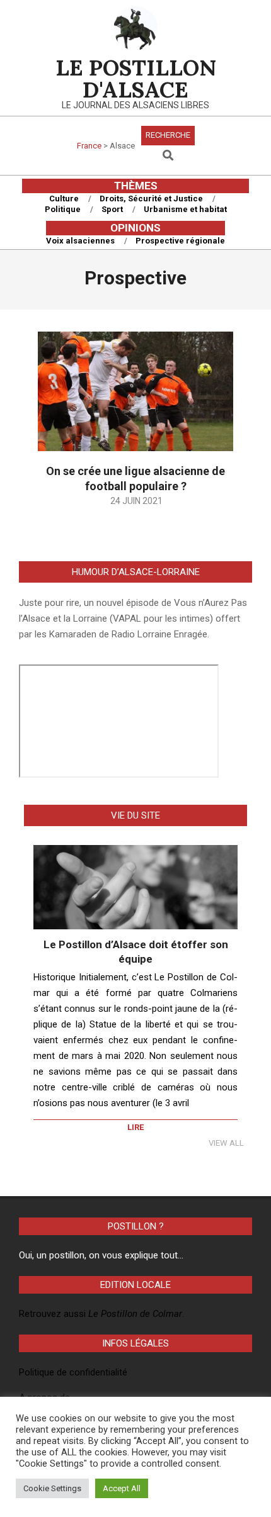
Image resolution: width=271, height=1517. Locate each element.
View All (226, 1143)
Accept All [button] (122, 1488)
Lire (135, 1127)
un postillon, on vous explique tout (107, 1255)
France (89, 145)
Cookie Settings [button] (52, 1488)
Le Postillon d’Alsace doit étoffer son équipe (135, 951)
